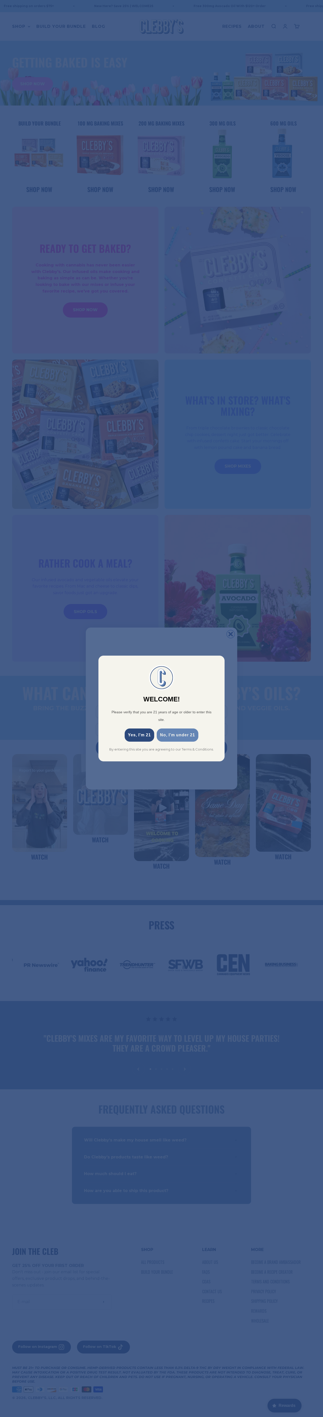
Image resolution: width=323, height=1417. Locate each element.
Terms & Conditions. (198, 749)
